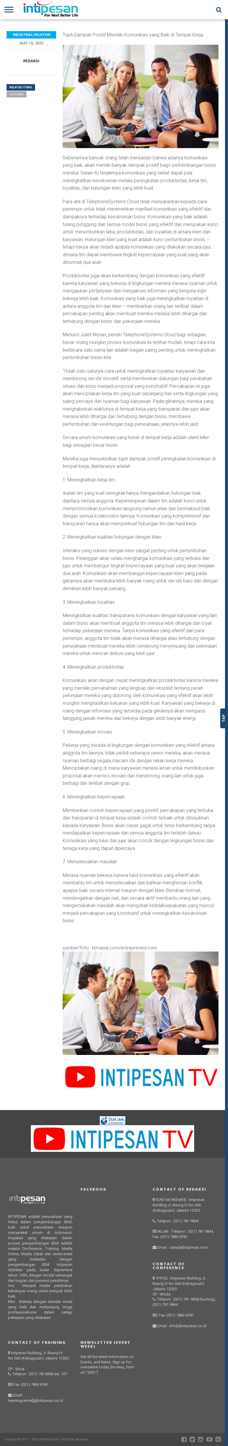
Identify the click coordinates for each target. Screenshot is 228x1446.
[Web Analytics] (112, 1123)
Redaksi (31, 61)
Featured (16, 94)
